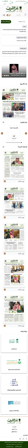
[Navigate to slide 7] (13, 142)
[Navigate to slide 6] (14, 142)
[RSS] (23, 438)
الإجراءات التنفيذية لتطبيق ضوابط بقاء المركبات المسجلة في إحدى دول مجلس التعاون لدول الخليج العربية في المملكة (14, 52)
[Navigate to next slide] (26, 133)
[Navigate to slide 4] (3, 75)
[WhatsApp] (20, 438)
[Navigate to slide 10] (9, 142)
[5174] (14, 309)
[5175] (14, 273)
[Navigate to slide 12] (6, 142)
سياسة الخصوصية (9, 446)
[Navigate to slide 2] (6, 75)
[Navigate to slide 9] (10, 142)
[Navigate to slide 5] (16, 142)
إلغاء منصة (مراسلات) (21, 40)
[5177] (14, 200)
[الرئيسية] (14, 9)
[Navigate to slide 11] (8, 142)
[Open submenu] (2, 15)
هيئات (24, 26)
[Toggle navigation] (25, 14)
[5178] (14, 164)
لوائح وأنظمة (23, 48)
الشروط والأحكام (18, 446)
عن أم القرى (14, 429)
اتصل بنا (14, 427)
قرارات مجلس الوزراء (21, 37)
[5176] (14, 236)
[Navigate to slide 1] (8, 75)
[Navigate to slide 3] (4, 75)
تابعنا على (25, 435)
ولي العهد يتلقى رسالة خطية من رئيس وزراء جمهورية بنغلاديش (18, 74)
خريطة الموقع (14, 431)
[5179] (14, 103)
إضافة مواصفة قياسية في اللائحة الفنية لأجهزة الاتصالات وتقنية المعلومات (14, 30)
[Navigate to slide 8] (12, 142)
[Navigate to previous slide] (2, 133)
